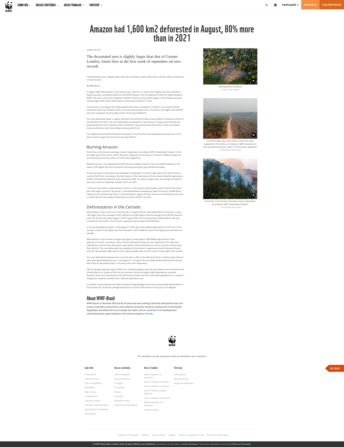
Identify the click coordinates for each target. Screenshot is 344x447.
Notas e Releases (122, 374)
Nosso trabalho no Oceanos (156, 386)
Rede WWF (89, 387)
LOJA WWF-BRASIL (331, 4)
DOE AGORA (335, 368)
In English (118, 383)
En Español (119, 387)
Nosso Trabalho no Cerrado (156, 382)
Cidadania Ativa (151, 409)
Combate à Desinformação (96, 405)
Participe (94, 4)
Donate (149, 314)
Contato (145, 435)
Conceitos (118, 396)
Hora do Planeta (181, 379)
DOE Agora (310, 4)
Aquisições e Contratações (96, 409)
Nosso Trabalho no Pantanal (157, 398)
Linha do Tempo (92, 379)
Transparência (91, 396)
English (172, 435)
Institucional (90, 374)
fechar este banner (190, 444)
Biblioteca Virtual (122, 400)
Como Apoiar (180, 374)
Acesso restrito (158, 435)
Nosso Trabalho (73, 4)
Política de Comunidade (217, 435)
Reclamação (90, 413)
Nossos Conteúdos (46, 4)
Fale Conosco (90, 392)
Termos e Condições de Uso (191, 435)
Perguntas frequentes (184, 383)
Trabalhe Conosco (93, 400)
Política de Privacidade (241, 444)
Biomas (117, 392)
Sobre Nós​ (22, 4)
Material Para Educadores (126, 405)
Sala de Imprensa (122, 379)
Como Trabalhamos (93, 383)
